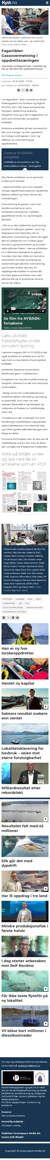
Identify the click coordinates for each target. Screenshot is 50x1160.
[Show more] (25, 170)
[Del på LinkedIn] (27, 90)
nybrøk (20, 599)
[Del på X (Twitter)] (23, 90)
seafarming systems (14, 612)
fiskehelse (9, 603)
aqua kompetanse (13, 607)
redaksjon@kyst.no (29, 1065)
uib (20, 603)
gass (38, 599)
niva (30, 599)
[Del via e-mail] (31, 90)
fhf (27, 603)
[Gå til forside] (22, 3)
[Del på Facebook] (19, 90)
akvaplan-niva (34, 607)
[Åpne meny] (47, 3)
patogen (7, 599)
